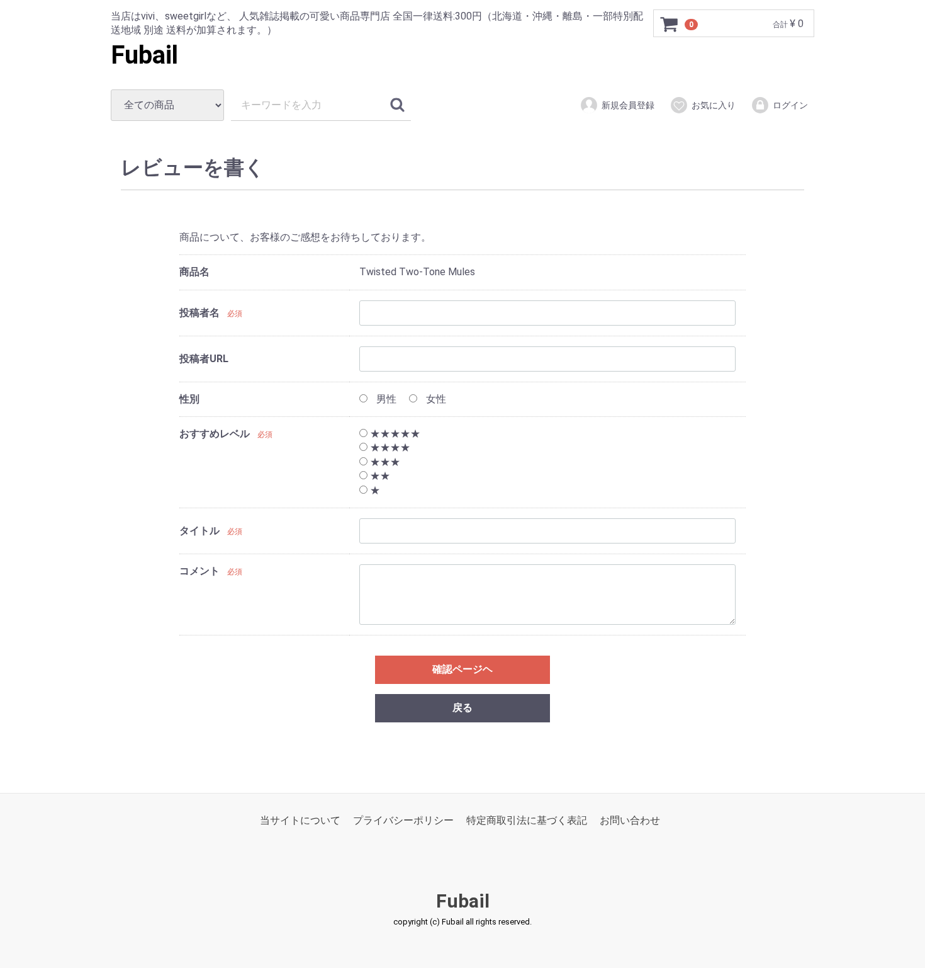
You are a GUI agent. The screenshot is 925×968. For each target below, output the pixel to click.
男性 (385, 399)
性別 (189, 399)
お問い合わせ (630, 820)
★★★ (383, 462)
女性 (434, 399)
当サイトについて (300, 820)
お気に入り (714, 105)
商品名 (194, 272)
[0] (669, 24)
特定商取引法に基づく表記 (526, 820)
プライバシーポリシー (403, 820)
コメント (199, 571)
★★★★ (388, 448)
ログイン (790, 105)
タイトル (199, 531)
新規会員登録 (628, 105)
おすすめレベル (214, 434)
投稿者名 (199, 313)
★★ (378, 476)
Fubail (144, 55)
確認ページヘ (462, 669)
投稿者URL (203, 359)
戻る (462, 708)
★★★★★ (393, 434)
